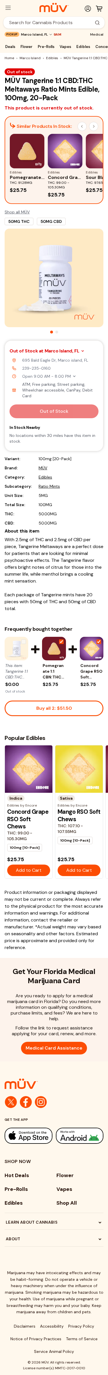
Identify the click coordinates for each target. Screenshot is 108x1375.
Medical (96, 34)
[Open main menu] (8, 7)
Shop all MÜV (17, 212)
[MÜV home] (54, 7)
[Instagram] (41, 1102)
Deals (10, 46)
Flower (26, 46)
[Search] (97, 22)
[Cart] (99, 8)
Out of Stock (54, 411)
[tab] (51, 332)
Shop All (66, 1202)
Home (9, 58)
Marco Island (30, 58)
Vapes (65, 46)
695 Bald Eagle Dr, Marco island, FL (55, 360)
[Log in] (88, 8)
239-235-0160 (36, 368)
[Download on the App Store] (28, 1136)
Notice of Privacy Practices (35, 1338)
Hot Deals (17, 1175)
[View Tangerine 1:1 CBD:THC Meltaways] (16, 648)
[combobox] (50, 22)
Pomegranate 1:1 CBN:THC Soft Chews (53, 671)
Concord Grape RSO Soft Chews (91, 671)
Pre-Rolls (46, 46)
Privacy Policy (81, 1326)
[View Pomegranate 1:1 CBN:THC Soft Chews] (54, 648)
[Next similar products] (93, 126)
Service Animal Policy (54, 1351)
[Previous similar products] (82, 126)
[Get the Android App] (80, 1136)
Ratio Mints (49, 486)
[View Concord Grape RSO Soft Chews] (91, 648)
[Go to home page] (54, 1084)
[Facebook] (26, 1102)
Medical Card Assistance (54, 1048)
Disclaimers (24, 1326)
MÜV (43, 467)
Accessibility (52, 1326)
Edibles (83, 46)
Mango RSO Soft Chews (79, 815)
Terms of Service (82, 1338)
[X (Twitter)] (11, 1102)
